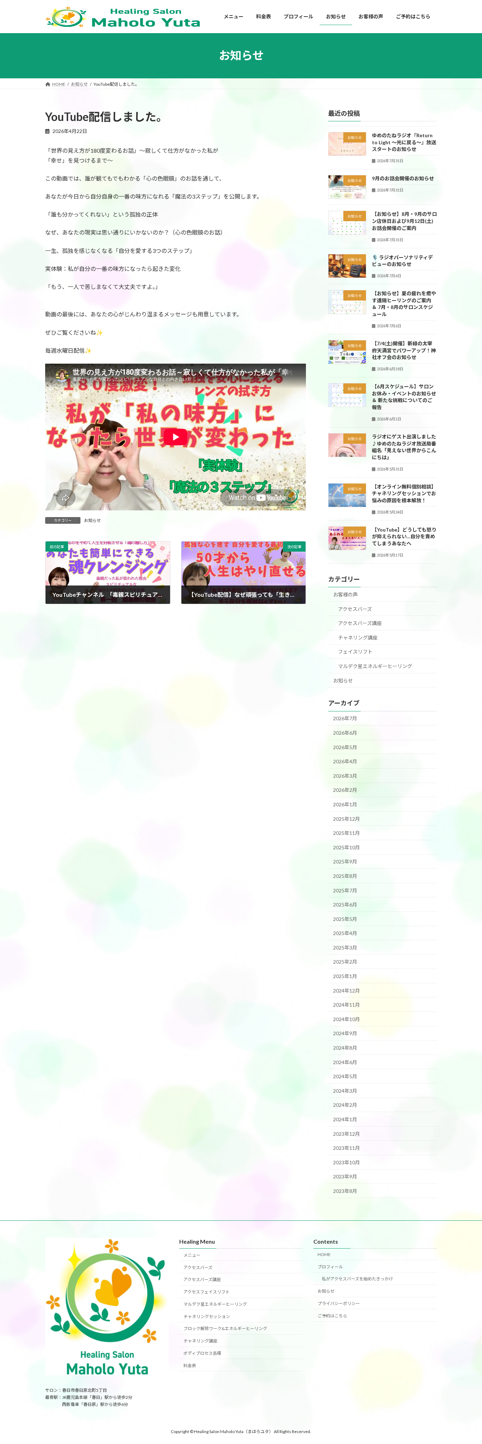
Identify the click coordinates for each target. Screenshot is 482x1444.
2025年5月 (345, 919)
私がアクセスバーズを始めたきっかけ (357, 1279)
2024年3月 (345, 1090)
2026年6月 (345, 733)
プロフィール (330, 1266)
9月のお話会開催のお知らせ (403, 178)
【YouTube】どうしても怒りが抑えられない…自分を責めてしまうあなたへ (404, 536)
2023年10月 (346, 1162)
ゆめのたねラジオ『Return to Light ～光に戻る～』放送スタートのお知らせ (404, 142)
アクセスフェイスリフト (206, 1292)
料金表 (189, 1365)
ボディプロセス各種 (202, 1353)
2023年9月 (345, 1176)
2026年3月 (345, 775)
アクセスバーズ (355, 609)
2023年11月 (346, 1148)
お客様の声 (345, 594)
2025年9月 (345, 861)
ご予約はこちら (332, 1315)
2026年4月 (345, 761)
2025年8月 (345, 876)
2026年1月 (345, 804)
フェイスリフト (355, 652)
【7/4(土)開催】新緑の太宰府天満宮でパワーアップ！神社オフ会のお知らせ (404, 350)
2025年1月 (345, 976)
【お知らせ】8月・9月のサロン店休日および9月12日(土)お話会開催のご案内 (404, 221)
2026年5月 (345, 747)
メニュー (191, 1255)
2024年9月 (345, 1033)
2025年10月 (346, 847)
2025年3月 (345, 947)
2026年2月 (345, 790)
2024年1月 (345, 1119)
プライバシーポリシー (339, 1303)
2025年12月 (346, 818)
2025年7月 (345, 890)
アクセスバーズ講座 (360, 623)
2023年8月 (345, 1191)
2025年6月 (345, 905)
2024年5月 (345, 1076)
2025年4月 (345, 933)
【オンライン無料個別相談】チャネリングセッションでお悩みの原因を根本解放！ (404, 493)
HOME (324, 1254)
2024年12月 (346, 990)
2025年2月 (345, 962)
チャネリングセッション (206, 1316)
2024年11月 (346, 1005)
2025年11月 (346, 833)
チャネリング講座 (358, 637)
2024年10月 (346, 1019)
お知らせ (92, 520)
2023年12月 (346, 1133)
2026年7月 (345, 718)
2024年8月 (345, 1048)
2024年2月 (345, 1105)
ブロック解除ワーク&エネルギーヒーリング (225, 1328)
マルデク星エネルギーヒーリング (375, 666)
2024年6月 (345, 1062)
